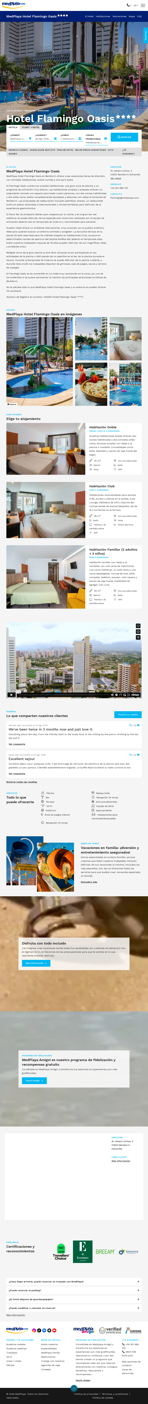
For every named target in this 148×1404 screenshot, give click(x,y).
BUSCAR (126, 137)
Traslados (11, 1352)
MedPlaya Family (50, 1352)
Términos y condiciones (115, 1394)
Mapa (132, 16)
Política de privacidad (86, 1394)
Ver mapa (115, 178)
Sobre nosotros (49, 1344)
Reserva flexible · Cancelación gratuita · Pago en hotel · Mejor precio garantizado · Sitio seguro (61, 152)
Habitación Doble (102, 427)
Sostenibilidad (49, 1348)
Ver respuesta (17, 744)
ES (135, 5)
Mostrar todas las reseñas (21, 782)
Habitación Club (102, 486)
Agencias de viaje (50, 1365)
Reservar (145, 35)
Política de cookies (102, 1397)
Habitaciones (103, 16)
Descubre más (89, 882)
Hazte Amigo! (33, 1080)
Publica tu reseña (128, 714)
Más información (34, 963)
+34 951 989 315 (130, 1346)
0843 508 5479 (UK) (129, 1353)
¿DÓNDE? (15, 135)
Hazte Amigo (83, 1380)
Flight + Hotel (31, 127)
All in (9, 1357)
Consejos (46, 1369)
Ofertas (10, 1365)
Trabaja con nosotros (52, 1361)
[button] (129, 5)
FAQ (139, 16)
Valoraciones (119, 16)
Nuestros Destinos (16, 1348)
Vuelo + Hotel (13, 1361)
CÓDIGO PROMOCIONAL (93, 137)
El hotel (89, 16)
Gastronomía (48, 1357)
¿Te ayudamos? (128, 152)
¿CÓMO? (65, 135)
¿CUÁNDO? (41, 135)
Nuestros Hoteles (16, 1344)
